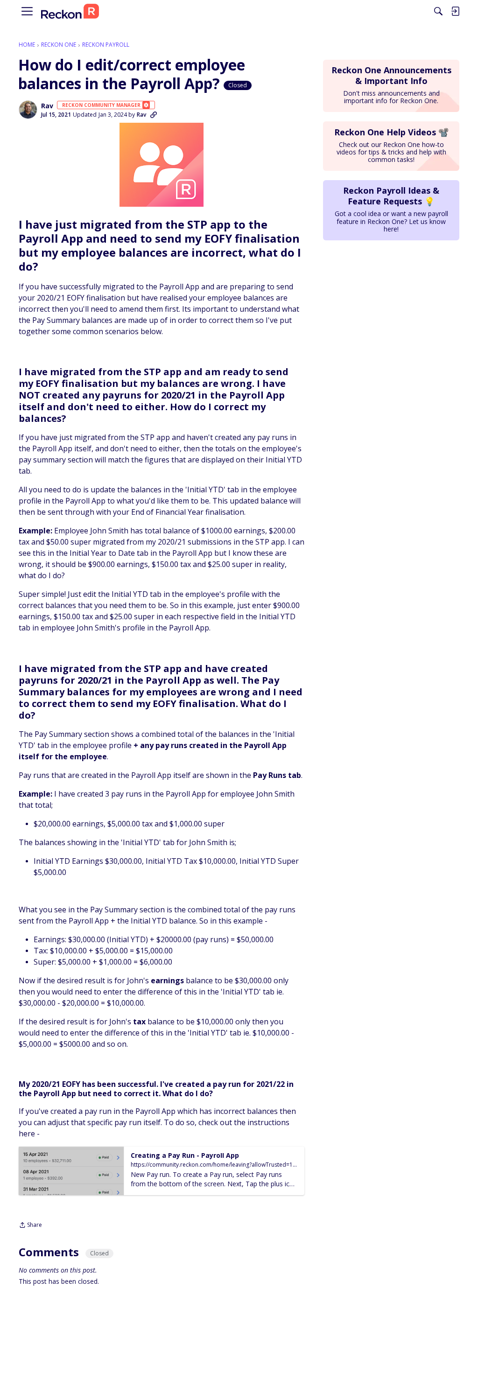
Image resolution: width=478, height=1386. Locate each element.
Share (30, 1226)
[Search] (438, 11)
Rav (47, 106)
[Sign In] (455, 11)
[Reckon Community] (70, 11)
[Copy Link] (153, 115)
